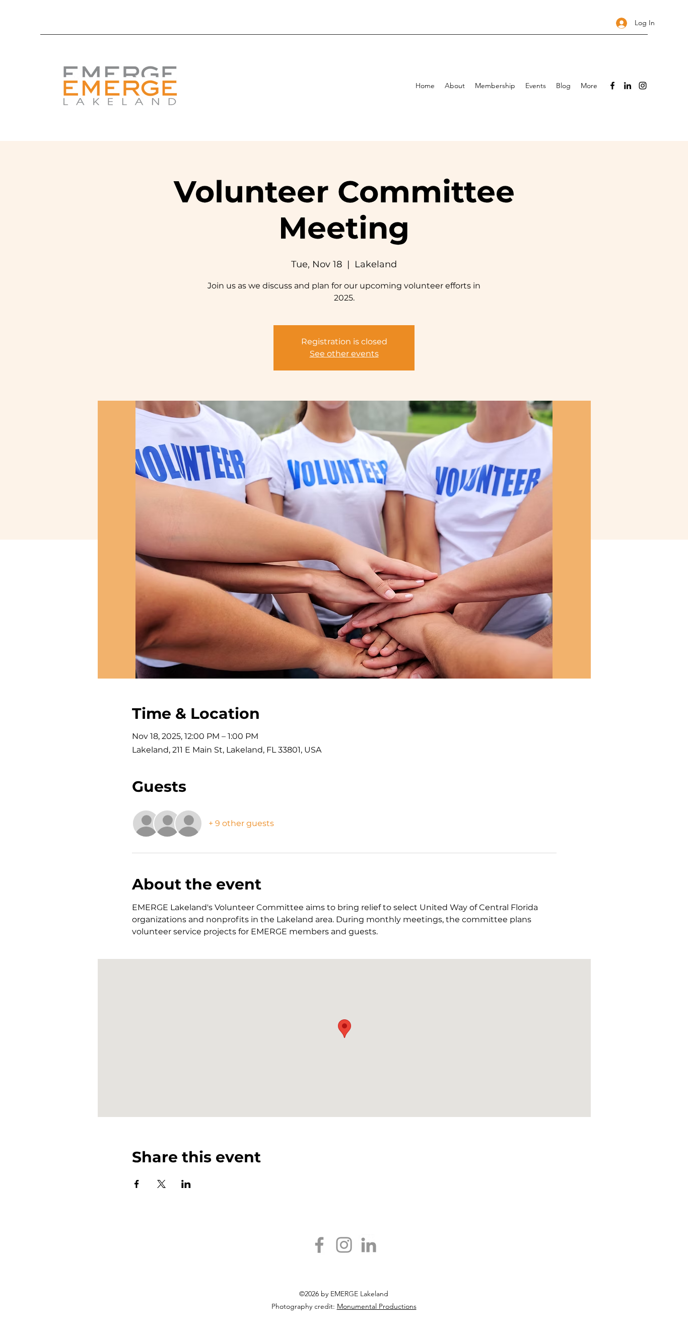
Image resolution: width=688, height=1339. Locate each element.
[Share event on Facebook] (137, 1184)
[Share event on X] (161, 1184)
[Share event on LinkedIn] (186, 1184)
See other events (344, 353)
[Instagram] (643, 86)
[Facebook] (612, 86)
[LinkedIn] (628, 86)
